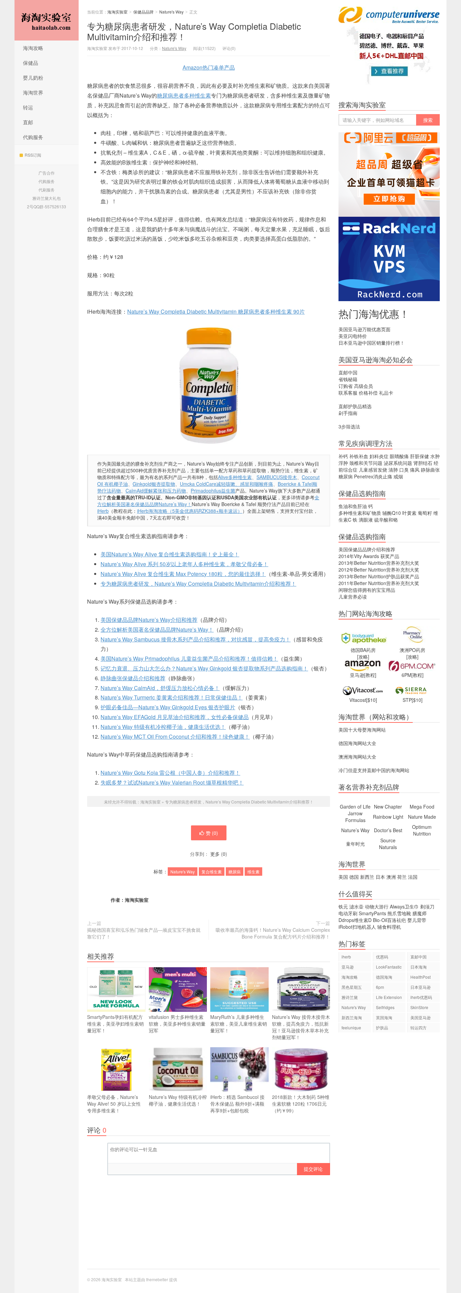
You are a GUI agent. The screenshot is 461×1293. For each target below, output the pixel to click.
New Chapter (388, 806)
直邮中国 (347, 372)
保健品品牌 (143, 12)
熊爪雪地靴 (399, 913)
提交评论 (313, 1168)
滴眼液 (366, 519)
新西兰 (367, 876)
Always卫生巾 (404, 906)
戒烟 (398, 476)
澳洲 (391, 876)
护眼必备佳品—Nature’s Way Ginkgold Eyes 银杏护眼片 (168, 707)
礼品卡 (386, 392)
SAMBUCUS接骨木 (276, 477)
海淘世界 (33, 92)
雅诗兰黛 (350, 997)
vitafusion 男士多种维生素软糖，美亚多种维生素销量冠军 (177, 1023)
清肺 (393, 469)
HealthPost (420, 977)
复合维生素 (211, 871)
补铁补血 (358, 456)
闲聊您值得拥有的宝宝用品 (366, 589)
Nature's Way (171, 12)
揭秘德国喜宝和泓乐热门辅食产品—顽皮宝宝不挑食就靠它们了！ (143, 933)
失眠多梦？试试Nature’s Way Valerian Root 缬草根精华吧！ (172, 782)
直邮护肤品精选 (355, 406)
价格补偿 (368, 392)
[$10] (371, 699)
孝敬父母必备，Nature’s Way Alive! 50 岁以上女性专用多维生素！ (114, 1103)
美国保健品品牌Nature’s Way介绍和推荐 (149, 620)
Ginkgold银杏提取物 (154, 483)
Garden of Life (355, 806)
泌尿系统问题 (398, 462)
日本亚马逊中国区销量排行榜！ (371, 342)
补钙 (343, 456)
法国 (412, 876)
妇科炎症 (379, 456)
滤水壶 (356, 906)
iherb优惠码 (421, 997)
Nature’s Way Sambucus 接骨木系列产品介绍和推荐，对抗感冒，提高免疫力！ (196, 639)
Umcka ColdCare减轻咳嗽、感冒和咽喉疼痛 (226, 483)
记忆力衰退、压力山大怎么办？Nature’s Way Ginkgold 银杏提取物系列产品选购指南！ (204, 668)
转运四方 (418, 1027)
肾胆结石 (422, 462)
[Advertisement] (389, 1154)
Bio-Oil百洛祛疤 (389, 920)
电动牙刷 (347, 913)
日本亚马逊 (420, 987)
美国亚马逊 (420, 1017)
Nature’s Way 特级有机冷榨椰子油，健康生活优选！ (163, 727)
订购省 (345, 385)
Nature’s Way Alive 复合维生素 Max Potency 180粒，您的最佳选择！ (183, 574)
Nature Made (422, 816)
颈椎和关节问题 (365, 462)
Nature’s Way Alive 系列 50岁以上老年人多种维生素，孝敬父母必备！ (184, 564)
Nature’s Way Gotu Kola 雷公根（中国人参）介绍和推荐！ (170, 772)
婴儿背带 (416, 920)
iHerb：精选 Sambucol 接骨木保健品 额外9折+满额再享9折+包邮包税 (237, 1103)
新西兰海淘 (352, 1017)
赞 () (212, 832)
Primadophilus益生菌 (213, 490)
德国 (354, 876)
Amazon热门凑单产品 (209, 67)
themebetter (157, 1279)
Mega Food (422, 806)
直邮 (28, 122)
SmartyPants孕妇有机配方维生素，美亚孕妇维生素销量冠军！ (115, 1023)
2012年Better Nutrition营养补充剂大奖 (378, 569)
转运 (28, 107)
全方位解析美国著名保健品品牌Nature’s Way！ (157, 629)
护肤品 (382, 1027)
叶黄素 (409, 512)
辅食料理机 (389, 926)
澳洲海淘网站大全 (357, 756)
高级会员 (363, 385)
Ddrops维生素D (355, 920)
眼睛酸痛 (399, 456)
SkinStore (419, 1007)
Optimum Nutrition (422, 830)
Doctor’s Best (388, 830)
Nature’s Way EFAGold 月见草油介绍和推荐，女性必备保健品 (175, 717)
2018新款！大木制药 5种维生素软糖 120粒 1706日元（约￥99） (300, 1103)
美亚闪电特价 (352, 336)
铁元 (343, 906)
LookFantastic (389, 967)
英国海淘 (384, 1017)
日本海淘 (418, 967)
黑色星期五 (352, 987)
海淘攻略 (33, 47)
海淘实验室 (47, 20)
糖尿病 (234, 871)
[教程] (370, 674)
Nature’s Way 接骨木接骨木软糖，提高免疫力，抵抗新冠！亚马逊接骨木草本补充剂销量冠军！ (301, 1026)
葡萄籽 (425, 512)
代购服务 (33, 136)
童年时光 (355, 843)
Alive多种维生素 (235, 477)
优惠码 (382, 956)
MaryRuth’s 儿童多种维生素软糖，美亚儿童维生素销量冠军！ (238, 1023)
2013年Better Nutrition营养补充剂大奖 (378, 562)
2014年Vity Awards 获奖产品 (368, 556)
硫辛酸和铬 (386, 519)
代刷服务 (46, 189)
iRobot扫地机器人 (357, 926)
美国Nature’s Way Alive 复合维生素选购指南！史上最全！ (170, 554)
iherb (346, 956)
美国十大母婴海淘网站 (362, 729)
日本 (380, 876)
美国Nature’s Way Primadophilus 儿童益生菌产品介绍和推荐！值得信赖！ (189, 658)
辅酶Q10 (391, 512)
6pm (380, 987)
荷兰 (402, 876)
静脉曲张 (430, 469)
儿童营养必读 (352, 596)
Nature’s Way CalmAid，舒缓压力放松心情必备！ (160, 688)
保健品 (30, 62)
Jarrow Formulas (355, 816)
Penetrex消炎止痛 (373, 476)
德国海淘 (384, 977)
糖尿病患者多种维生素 (184, 95)
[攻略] (363, 656)
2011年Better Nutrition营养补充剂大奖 (378, 583)
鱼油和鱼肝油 (352, 506)
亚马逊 (348, 967)
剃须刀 (427, 906)
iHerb (103, 510)
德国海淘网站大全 (357, 743)
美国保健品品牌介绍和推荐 (366, 549)
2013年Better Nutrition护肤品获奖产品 (378, 576)
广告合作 (46, 173)
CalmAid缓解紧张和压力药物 (156, 490)
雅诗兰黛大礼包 (46, 198)
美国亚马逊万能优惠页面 (364, 329)
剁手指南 (347, 413)
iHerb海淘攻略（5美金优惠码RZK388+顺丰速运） (189, 510)
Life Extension (389, 997)
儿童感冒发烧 (373, 469)
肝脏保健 (419, 456)
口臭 (404, 469)
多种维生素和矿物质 (359, 512)
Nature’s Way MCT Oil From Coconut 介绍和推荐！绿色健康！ (175, 736)
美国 (343, 876)
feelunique (351, 1027)
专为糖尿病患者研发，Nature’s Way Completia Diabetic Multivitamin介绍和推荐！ (194, 31)
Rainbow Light (388, 816)
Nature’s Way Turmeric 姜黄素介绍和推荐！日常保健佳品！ (172, 697)
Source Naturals (388, 843)
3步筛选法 (349, 426)
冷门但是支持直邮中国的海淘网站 (373, 770)
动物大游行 (376, 906)
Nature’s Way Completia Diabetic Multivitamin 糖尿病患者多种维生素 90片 (216, 311)
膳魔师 (419, 913)
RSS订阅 (33, 155)
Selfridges (385, 1007)
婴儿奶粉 (33, 77)
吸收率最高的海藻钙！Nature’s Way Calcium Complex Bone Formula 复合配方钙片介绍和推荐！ (273, 933)
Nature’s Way (355, 830)
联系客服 (347, 392)
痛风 (414, 469)
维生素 (253, 871)
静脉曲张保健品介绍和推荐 (133, 678)
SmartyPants (372, 913)
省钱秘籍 (347, 379)
